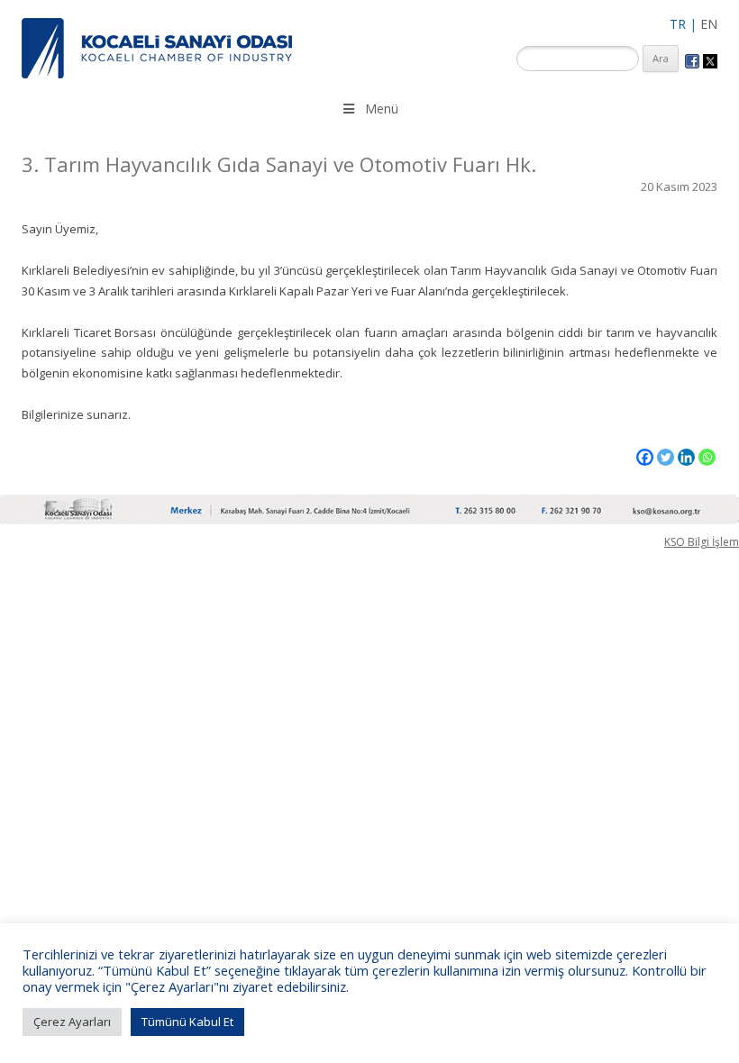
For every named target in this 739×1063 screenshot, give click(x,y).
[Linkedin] (686, 457)
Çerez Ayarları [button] (72, 1021)
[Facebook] (644, 457)
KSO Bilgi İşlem (701, 542)
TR (678, 23)
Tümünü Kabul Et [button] (187, 1021)
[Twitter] (665, 457)
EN (708, 23)
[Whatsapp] (707, 457)
